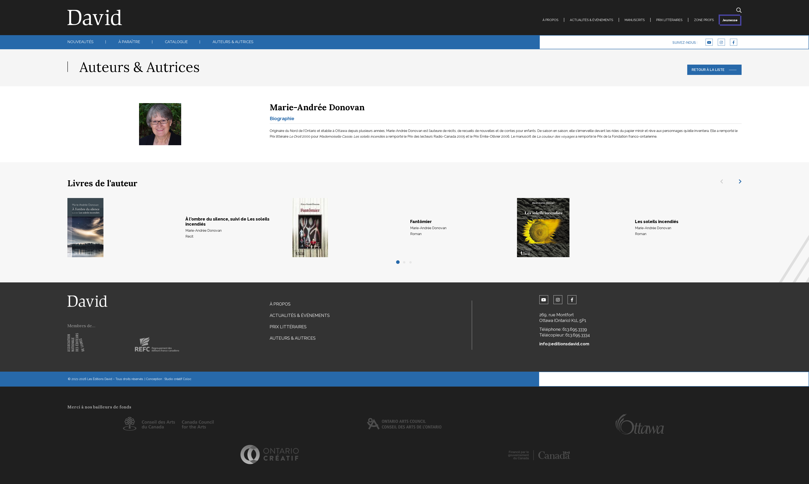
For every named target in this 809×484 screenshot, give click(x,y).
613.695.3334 (577, 335)
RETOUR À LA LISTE (708, 70)
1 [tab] (398, 262)
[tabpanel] (179, 227)
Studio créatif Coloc (177, 379)
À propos (550, 20)
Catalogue (176, 42)
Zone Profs (704, 20)
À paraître (129, 42)
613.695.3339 (575, 329)
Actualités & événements (591, 20)
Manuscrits (635, 20)
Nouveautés (80, 42)
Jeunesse (730, 20)
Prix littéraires (669, 20)
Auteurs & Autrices (233, 42)
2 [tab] (404, 262)
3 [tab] (411, 262)
